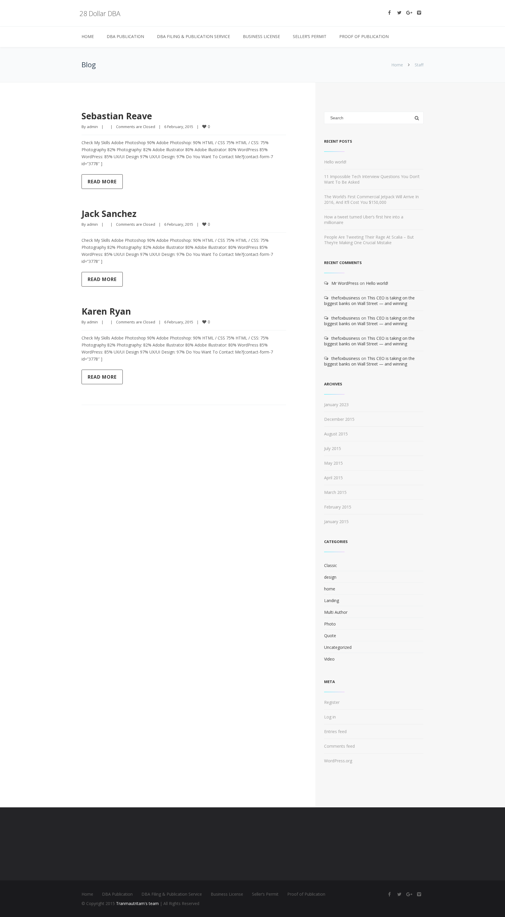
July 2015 (332, 448)
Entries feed (335, 731)
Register (332, 702)
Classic (330, 565)
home (329, 589)
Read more (102, 181)
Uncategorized (338, 647)
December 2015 (339, 419)
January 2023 (336, 404)
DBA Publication (125, 36)
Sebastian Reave (117, 116)
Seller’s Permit (309, 36)
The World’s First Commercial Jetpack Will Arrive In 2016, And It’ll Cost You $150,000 (371, 199)
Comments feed (339, 746)
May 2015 (333, 463)
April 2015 (333, 477)
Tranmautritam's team (137, 903)
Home (88, 36)
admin (92, 126)
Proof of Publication (364, 36)
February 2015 (337, 507)
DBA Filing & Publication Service (193, 36)
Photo (330, 624)
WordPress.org (338, 760)
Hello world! (335, 162)
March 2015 (335, 492)
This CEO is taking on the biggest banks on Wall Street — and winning (369, 300)
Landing (331, 600)
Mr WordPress (345, 283)
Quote (330, 635)
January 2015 (336, 521)
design (330, 577)
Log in (330, 717)
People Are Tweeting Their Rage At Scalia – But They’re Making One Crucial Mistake (369, 239)
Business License (261, 36)
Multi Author (335, 612)
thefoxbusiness (345, 298)
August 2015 (336, 434)
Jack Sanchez (109, 214)
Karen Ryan (106, 311)
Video (329, 659)
